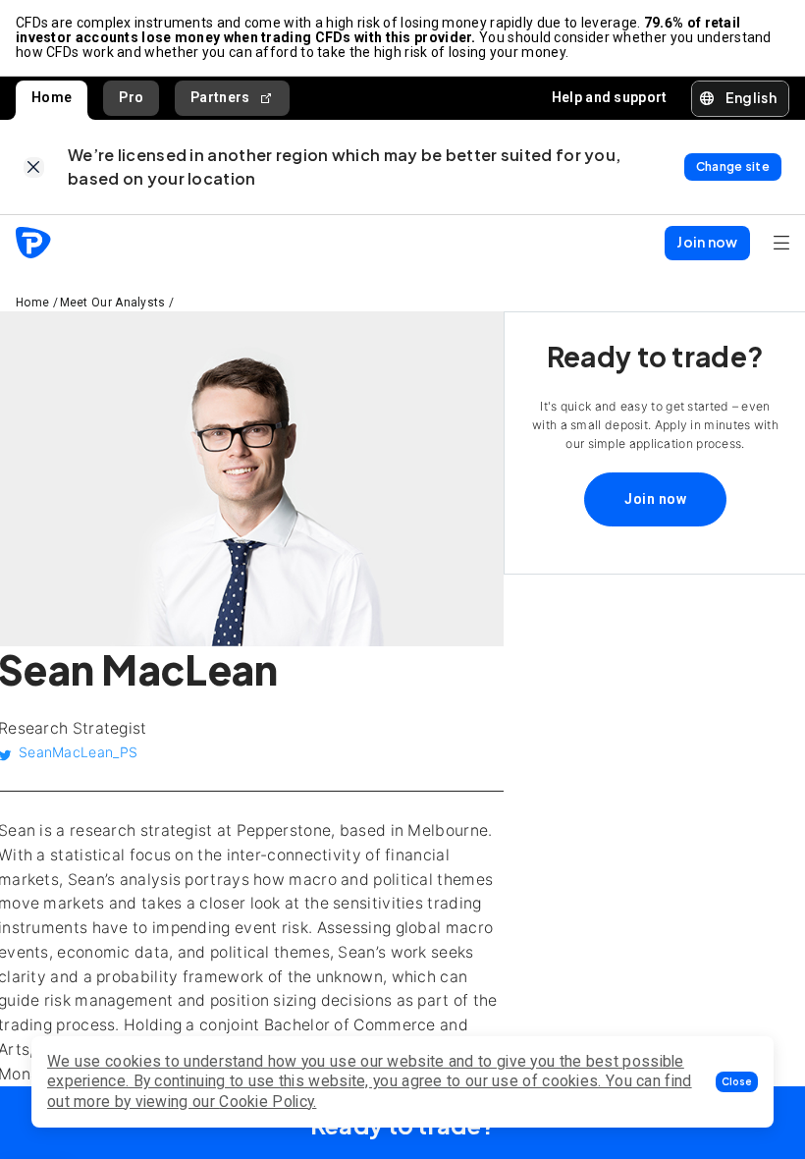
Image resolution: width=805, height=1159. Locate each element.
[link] (34, 167)
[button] (737, 1082)
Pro (131, 97)
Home (51, 97)
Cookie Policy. (267, 1101)
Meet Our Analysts (113, 302)
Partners (219, 97)
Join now (655, 499)
